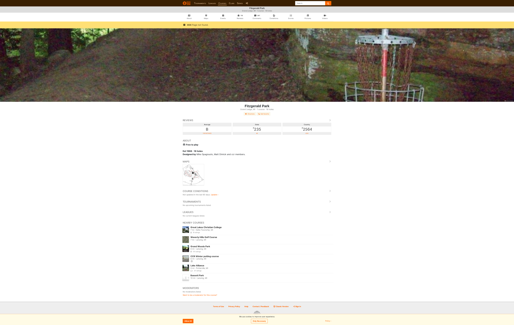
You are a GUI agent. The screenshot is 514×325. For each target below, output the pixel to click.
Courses (222, 3)
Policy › (328, 321)
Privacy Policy (234, 306)
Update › (214, 195)
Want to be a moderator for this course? (200, 295)
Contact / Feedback (261, 306)
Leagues (212, 3)
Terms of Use (218, 306)
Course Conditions (195, 191)
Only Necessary (259, 321)
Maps (186, 161)
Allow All (188, 321)
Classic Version (282, 306)
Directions (251, 114)
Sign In (298, 306)
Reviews (188, 120)
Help (246, 306)
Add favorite (264, 114)
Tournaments (200, 3)
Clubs (231, 3)
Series (240, 3)
